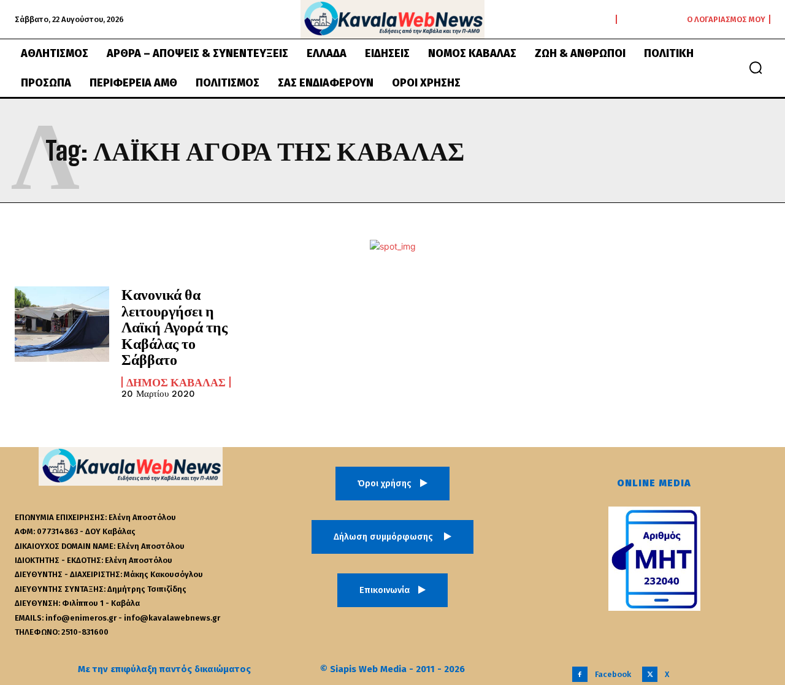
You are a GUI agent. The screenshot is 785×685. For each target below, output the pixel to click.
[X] (649, 674)
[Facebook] (580, 674)
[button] (755, 67)
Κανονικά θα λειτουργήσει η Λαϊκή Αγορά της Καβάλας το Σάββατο (174, 326)
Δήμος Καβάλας (176, 382)
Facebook (613, 674)
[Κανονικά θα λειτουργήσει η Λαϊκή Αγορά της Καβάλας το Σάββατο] (62, 324)
